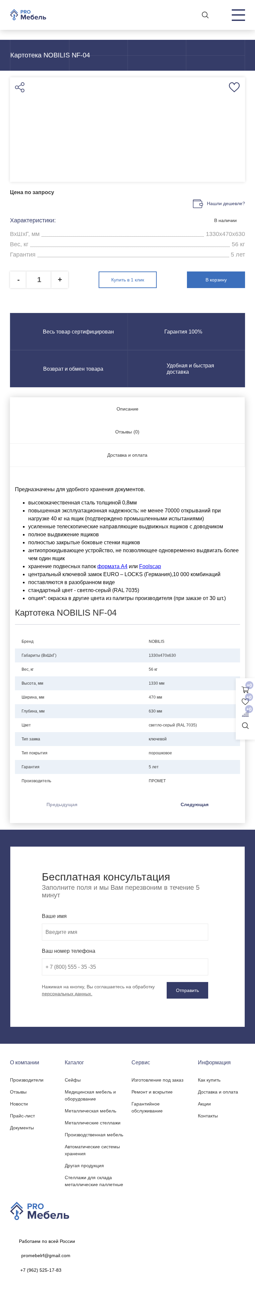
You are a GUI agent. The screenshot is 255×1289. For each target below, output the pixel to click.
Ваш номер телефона (68, 951)
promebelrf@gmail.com (45, 1255)
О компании (24, 1062)
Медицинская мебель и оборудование (90, 1095)
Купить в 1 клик (127, 279)
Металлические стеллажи (93, 1122)
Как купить (209, 1080)
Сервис (140, 1062)
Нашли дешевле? (226, 203)
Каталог (74, 1062)
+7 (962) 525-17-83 (40, 1270)
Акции (204, 1103)
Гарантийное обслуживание (147, 1107)
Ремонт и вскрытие (152, 1092)
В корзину (216, 279)
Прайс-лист (22, 1115)
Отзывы (18, 1092)
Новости (19, 1103)
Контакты (208, 1115)
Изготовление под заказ (157, 1080)
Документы (22, 1127)
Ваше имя (54, 916)
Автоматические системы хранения (92, 1150)
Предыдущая (61, 804)
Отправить (187, 990)
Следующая (195, 804)
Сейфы (73, 1080)
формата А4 (112, 566)
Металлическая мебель (90, 1110)
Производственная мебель (94, 1134)
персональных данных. (67, 993)
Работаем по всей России (47, 1241)
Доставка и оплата (218, 1092)
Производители (26, 1080)
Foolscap (150, 566)
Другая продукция (84, 1165)
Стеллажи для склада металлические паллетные (94, 1181)
